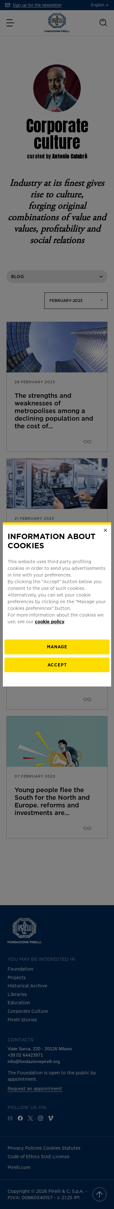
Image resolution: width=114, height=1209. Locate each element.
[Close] (105, 530)
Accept (57, 665)
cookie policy (49, 621)
